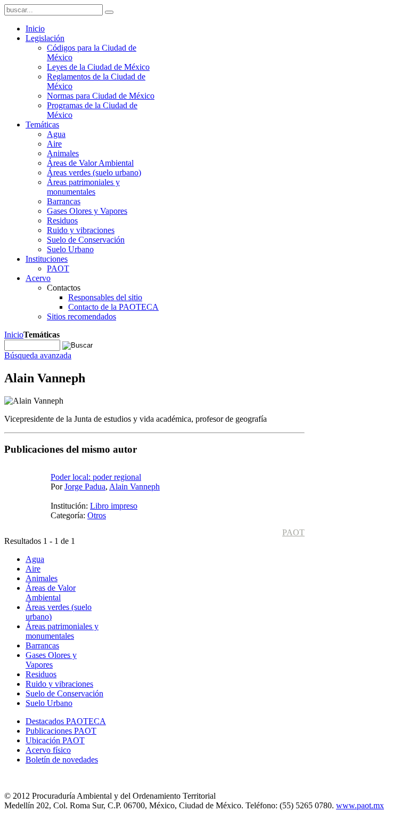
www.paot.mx (360, 805)
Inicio (13, 334)
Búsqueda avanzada (37, 355)
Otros (96, 515)
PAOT (293, 532)
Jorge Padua (84, 486)
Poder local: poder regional (96, 476)
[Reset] (109, 12)
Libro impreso (113, 505)
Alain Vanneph (134, 486)
